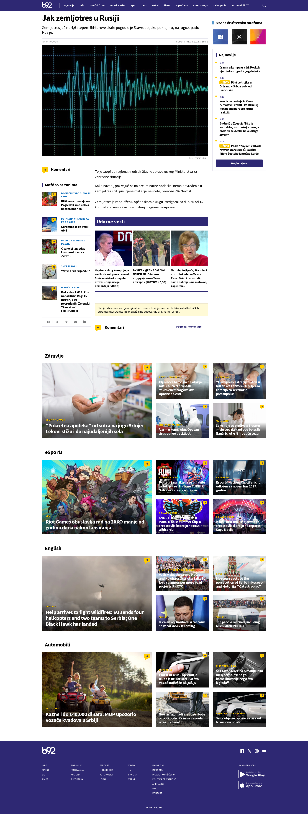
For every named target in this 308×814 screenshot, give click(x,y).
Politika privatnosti (164, 779)
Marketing (158, 765)
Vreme (132, 779)
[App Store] (252, 785)
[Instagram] (258, 36)
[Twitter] (239, 36)
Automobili (106, 774)
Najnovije (68, 5)
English (51, 606)
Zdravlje (76, 765)
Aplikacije (158, 783)
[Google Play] (252, 774)
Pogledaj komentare (189, 326)
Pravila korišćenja (163, 774)
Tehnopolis (106, 770)
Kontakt (157, 793)
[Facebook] (220, 36)
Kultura (75, 774)
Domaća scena (168, 477)
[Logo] (47, 5)
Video (131, 765)
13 (205, 655)
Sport (45, 770)
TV (129, 770)
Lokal (103, 779)
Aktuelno (222, 377)
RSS (154, 788)
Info (44, 765)
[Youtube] (264, 751)
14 (54, 288)
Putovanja (77, 770)
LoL (48, 515)
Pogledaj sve (239, 163)
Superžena (77, 779)
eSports (104, 765)
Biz (44, 774)
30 (54, 267)
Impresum (157, 770)
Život (45, 779)
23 (54, 241)
